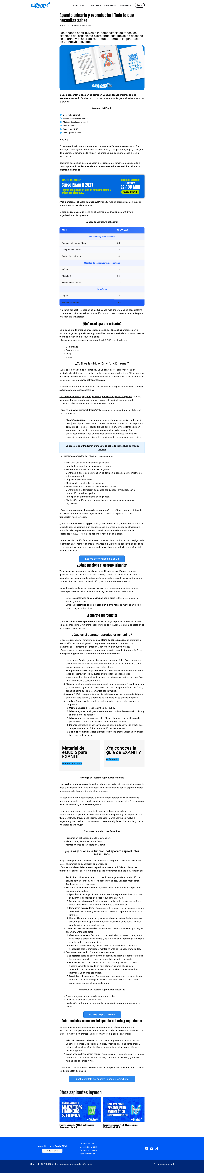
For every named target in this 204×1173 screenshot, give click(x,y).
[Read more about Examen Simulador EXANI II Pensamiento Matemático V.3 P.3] (124, 1109)
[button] (85, 5)
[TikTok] (157, 1148)
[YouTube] (151, 1148)
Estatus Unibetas (87, 1154)
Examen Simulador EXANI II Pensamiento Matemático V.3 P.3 (120, 1126)
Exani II (77, 25)
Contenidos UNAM (88, 1150)
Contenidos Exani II (88, 1147)
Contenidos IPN (87, 1143)
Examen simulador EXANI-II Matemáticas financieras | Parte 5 (77, 1126)
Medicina (86, 25)
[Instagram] (146, 1148)
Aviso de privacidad (164, 1164)
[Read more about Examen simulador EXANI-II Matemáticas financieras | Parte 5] (80, 1109)
